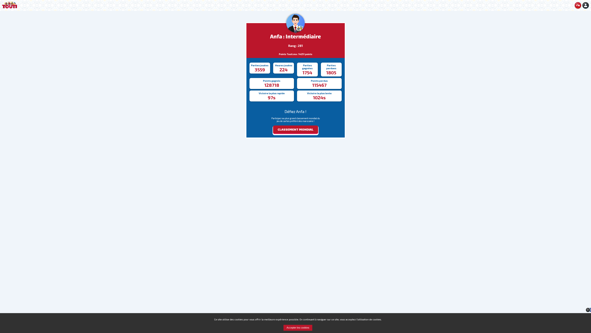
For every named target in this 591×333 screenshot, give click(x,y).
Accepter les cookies (298, 327)
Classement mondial (296, 129)
